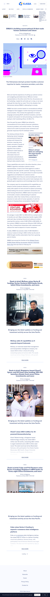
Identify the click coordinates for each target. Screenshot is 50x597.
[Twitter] (25, 39)
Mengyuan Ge (34, 159)
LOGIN (35, 3)
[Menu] (4, 4)
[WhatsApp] (31, 39)
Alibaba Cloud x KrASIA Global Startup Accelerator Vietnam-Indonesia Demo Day (23, 242)
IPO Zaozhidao (27, 564)
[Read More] (25, 208)
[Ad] (25, 265)
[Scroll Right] (46, 9)
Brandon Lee (27, 33)
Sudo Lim (27, 288)
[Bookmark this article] (34, 35)
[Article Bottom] (25, 250)
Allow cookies (37, 594)
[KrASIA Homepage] (25, 4)
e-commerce (20, 535)
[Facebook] (22, 39)
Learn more (30, 594)
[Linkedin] (28, 39)
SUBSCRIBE (42, 3)
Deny (45, 594)
